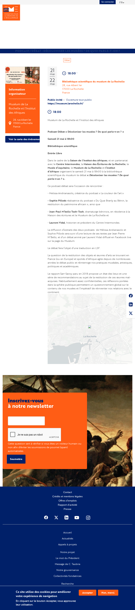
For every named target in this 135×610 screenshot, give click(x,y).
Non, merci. (108, 592)
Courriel (12, 413)
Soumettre (16, 459)
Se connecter (107, 2)
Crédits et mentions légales (67, 496)
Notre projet (67, 552)
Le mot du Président (67, 558)
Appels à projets (67, 544)
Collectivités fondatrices (67, 576)
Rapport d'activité (67, 505)
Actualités (67, 538)
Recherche (67, 583)
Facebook (130, 296)
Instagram (88, 517)
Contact (67, 492)
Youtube (77, 517)
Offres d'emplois (68, 500)
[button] (90, 327)
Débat (67, 60)
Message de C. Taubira (67, 564)
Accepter (87, 592)
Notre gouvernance (67, 570)
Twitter (130, 313)
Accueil (67, 532)
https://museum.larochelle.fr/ (65, 103)
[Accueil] (11, 13)
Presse (67, 509)
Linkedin (130, 305)
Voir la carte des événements (24, 139)
